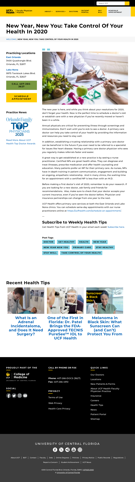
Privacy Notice (88, 458)
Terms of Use (55, 397)
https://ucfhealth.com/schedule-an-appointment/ (94, 211)
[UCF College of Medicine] (21, 376)
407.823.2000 (88, 470)
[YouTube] (73, 450)
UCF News (87, 462)
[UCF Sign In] (84, 3)
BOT (24, 458)
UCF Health (21, 11)
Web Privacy (55, 403)
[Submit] (127, 3)
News (94, 409)
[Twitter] (61, 450)
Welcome (11, 39)
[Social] (67, 450)
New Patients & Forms (103, 384)
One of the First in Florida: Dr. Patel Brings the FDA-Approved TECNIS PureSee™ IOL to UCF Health (65, 300)
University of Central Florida (67, 444)
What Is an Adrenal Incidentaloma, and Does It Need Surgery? (26, 300)
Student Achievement (70, 462)
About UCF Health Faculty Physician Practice (105, 389)
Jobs (51, 458)
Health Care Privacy (59, 408)
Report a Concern (50, 462)
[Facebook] (55, 450)
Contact (33, 458)
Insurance (96, 396)
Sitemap (95, 419)
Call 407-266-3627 (21, 85)
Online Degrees (62, 458)
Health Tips (97, 405)
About (48, 11)
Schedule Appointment (115, 11)
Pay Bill (100, 11)
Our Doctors (97, 374)
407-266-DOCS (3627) (69, 378)
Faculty (43, 458)
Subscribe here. (116, 227)
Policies (75, 458)
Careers (95, 400)
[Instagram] (80, 450)
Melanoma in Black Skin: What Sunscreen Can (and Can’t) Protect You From (104, 300)
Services (60, 11)
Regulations (118, 458)
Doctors (73, 11)
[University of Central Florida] (25, 3)
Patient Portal (85, 11)
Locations (96, 379)
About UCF (15, 458)
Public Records (104, 458)
